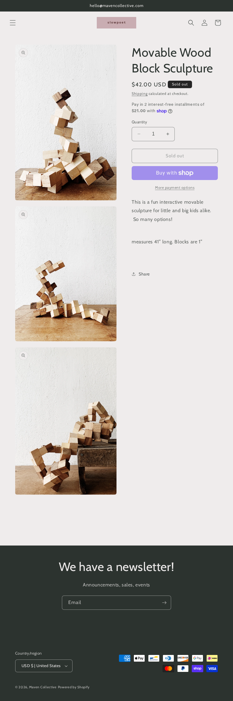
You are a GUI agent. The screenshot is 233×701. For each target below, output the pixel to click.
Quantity (139, 121)
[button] (12, 22)
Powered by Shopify (74, 687)
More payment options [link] (174, 187)
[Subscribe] (164, 603)
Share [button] (144, 274)
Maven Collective (43, 687)
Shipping (140, 93)
